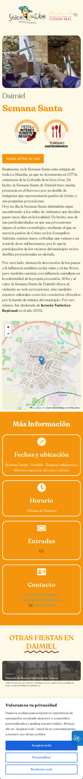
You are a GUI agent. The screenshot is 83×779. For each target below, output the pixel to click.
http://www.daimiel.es (41, 594)
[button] (75, 15)
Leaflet (36, 408)
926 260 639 (44, 605)
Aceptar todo (42, 745)
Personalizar (41, 757)
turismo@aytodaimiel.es (41, 600)
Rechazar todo (41, 769)
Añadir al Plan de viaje (23, 158)
